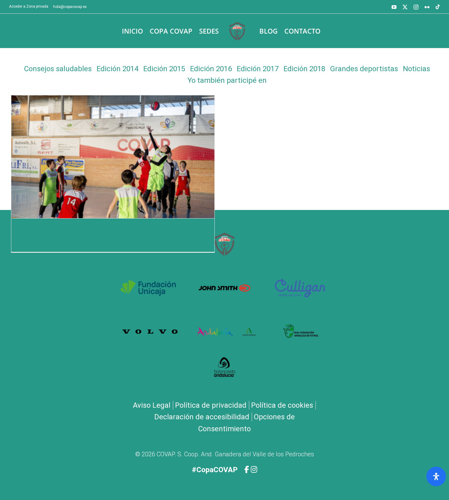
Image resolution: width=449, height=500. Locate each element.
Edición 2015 (164, 68)
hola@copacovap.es (70, 7)
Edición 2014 (117, 68)
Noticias (416, 68)
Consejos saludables (58, 68)
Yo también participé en (227, 80)
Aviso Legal (151, 405)
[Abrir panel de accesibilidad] (436, 476)
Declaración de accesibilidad (201, 417)
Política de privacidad (210, 405)
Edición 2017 (258, 68)
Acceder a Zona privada (28, 6)
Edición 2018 (304, 68)
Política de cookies (282, 405)
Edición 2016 (211, 68)
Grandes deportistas (364, 68)
